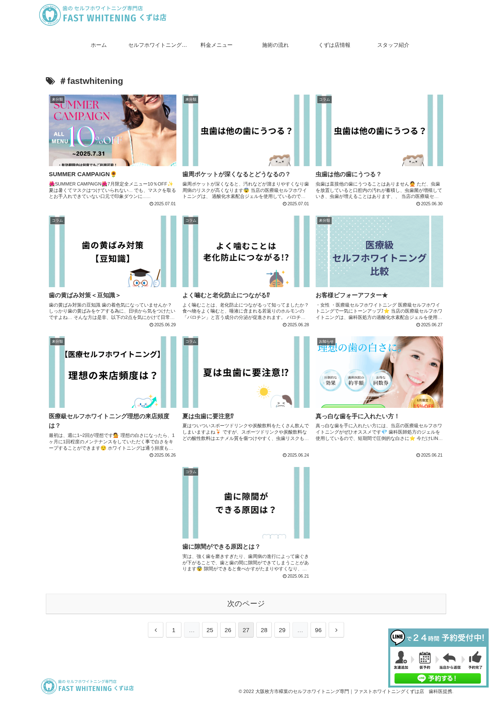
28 (264, 630)
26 (228, 630)
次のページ (246, 603)
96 (318, 630)
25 (210, 630)
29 (282, 630)
